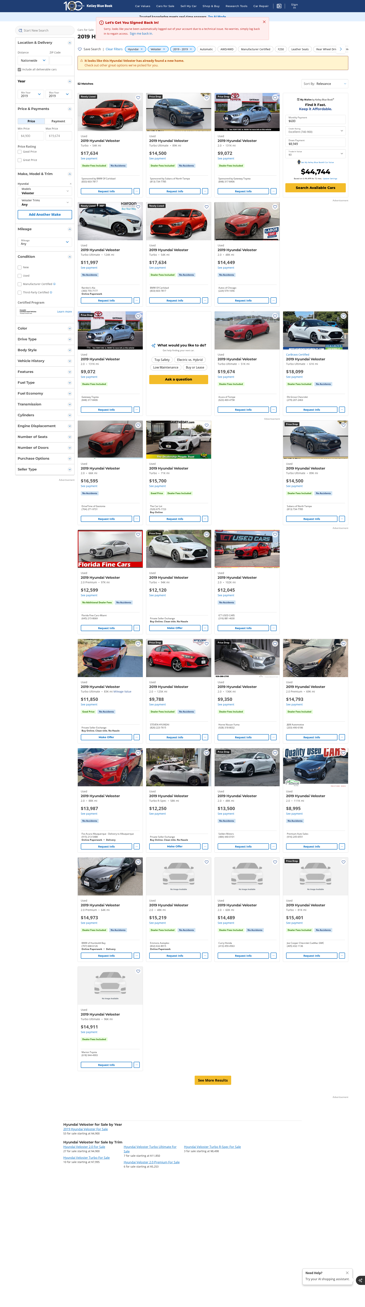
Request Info (106, 191)
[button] (279, 7)
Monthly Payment (298, 117)
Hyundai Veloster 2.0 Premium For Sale (152, 1162)
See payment (89, 158)
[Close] (347, 1272)
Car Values (142, 6)
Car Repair (261, 6)
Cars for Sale (165, 6)
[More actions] (137, 191)
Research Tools (236, 6)
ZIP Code (55, 52)
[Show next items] (340, 49)
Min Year (26, 93)
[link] (118, 166)
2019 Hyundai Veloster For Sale (85, 1129)
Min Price (24, 128)
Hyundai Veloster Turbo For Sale (86, 1158)
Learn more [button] (64, 311)
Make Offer (174, 628)
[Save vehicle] (138, 98)
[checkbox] (27, 152)
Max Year (54, 93)
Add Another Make (45, 214)
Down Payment (297, 140)
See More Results (213, 1080)
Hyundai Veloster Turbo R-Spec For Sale (212, 1147)
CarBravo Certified (297, 354)
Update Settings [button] (330, 178)
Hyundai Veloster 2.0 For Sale (84, 1147)
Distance (23, 52)
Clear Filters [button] (114, 49)
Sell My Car (189, 6)
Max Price (52, 128)
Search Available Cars (315, 188)
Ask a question (178, 379)
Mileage (25, 240)
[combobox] (45, 30)
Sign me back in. (141, 33)
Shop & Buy (211, 6)
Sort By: (309, 84)
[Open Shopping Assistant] (360, 1280)
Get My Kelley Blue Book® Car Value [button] (317, 162)
